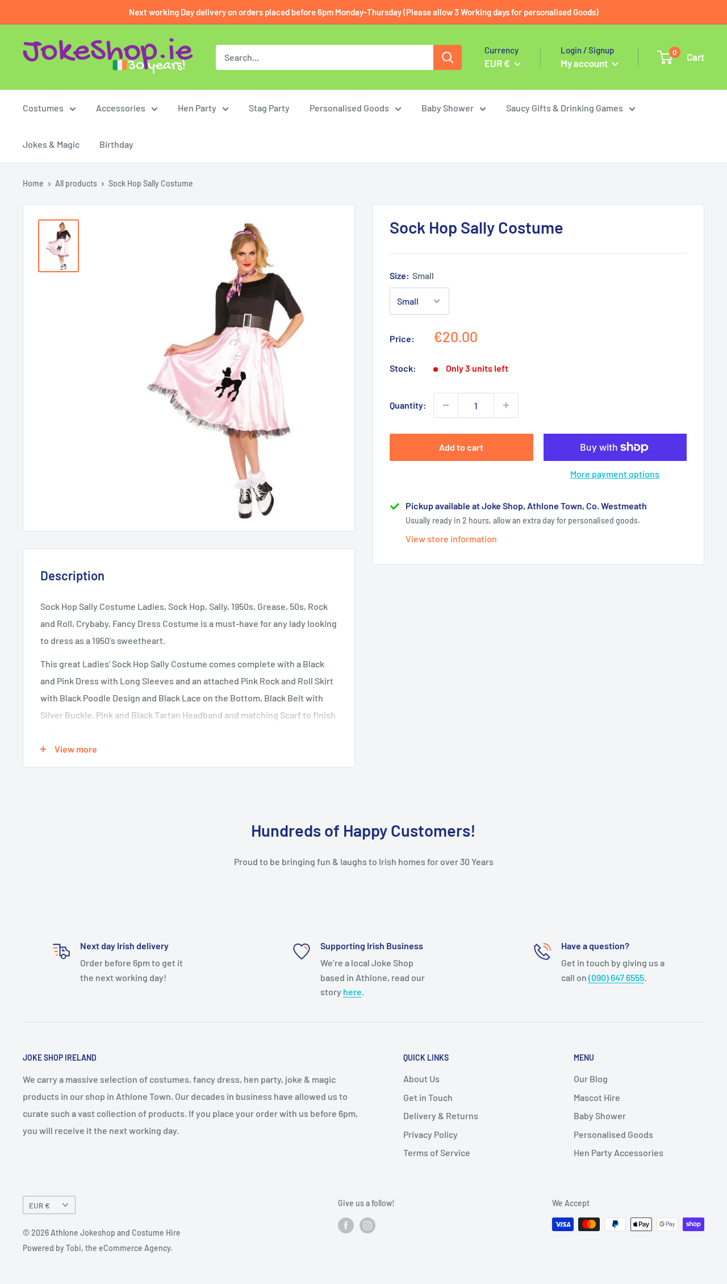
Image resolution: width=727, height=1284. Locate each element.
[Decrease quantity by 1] (446, 405)
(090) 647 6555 (616, 977)
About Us (421, 1078)
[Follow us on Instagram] (367, 1225)
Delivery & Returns (440, 1115)
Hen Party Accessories (618, 1152)
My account (585, 63)
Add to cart (461, 447)
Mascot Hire (597, 1097)
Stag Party (269, 107)
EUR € (39, 1205)
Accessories (120, 107)
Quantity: (408, 405)
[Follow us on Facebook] (346, 1225)
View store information (451, 538)
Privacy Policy (430, 1134)
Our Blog (591, 1078)
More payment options (614, 473)
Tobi (73, 1248)
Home (33, 183)
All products (76, 183)
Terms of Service (436, 1152)
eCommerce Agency (134, 1248)
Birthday (116, 144)
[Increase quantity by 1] (506, 405)
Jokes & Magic (51, 144)
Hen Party (197, 107)
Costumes (43, 107)
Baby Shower (447, 107)
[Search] (447, 57)
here (352, 991)
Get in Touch (428, 1097)
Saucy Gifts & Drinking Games (564, 107)
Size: (412, 275)
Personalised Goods (349, 107)
